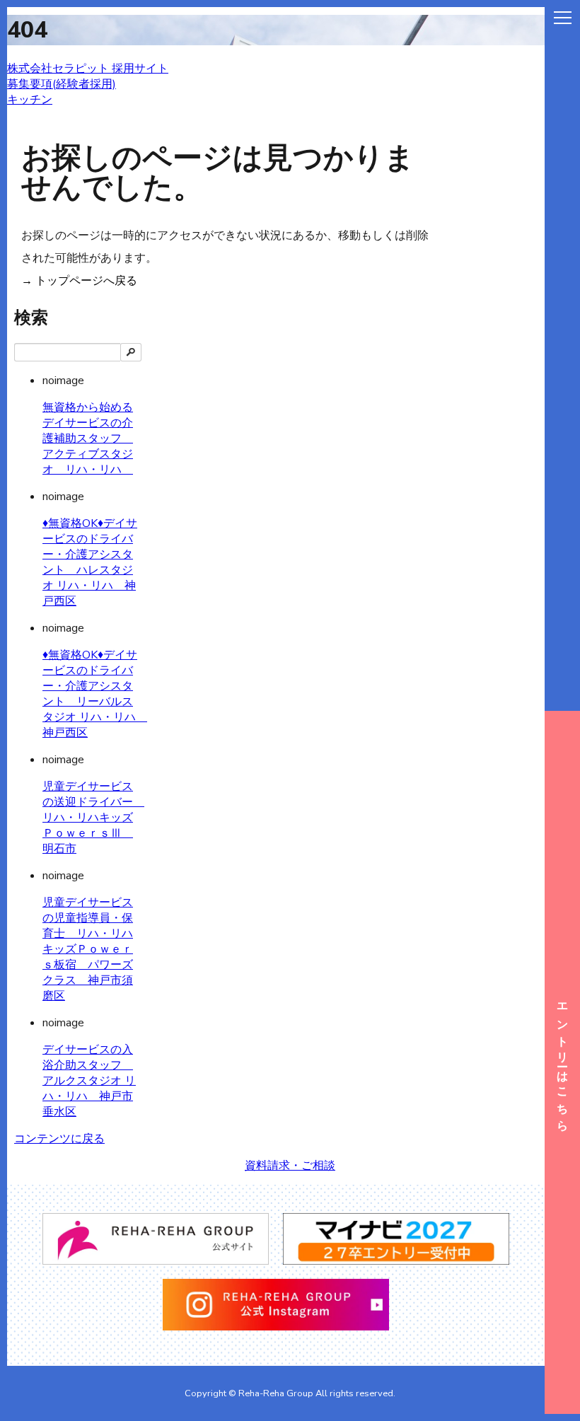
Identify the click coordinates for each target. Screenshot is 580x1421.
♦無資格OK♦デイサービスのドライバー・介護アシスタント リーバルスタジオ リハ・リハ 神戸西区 (94, 694)
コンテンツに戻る (59, 1139)
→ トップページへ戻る (79, 281)
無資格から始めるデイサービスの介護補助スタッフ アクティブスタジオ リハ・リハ (87, 438)
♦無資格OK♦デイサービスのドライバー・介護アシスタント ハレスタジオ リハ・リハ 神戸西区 (89, 562)
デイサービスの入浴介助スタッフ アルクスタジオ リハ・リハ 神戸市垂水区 (89, 1081)
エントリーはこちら (562, 1062)
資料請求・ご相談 (290, 1165)
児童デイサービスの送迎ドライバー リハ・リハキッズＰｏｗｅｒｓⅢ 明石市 (93, 818)
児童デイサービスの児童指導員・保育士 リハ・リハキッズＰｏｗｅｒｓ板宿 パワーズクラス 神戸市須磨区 (87, 949)
